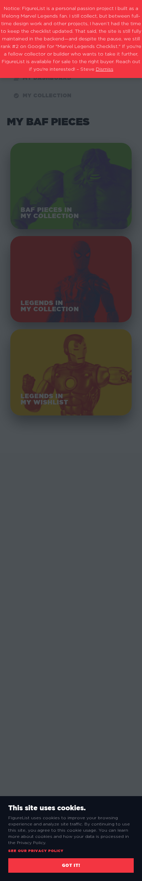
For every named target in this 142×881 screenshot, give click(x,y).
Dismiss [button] (104, 69)
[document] (71, 440)
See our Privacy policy (35, 851)
